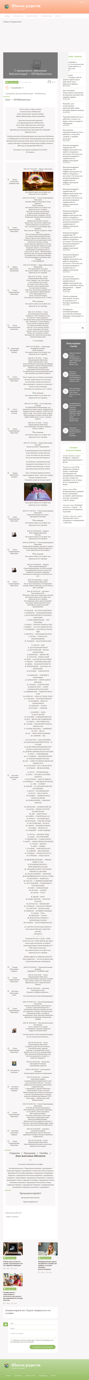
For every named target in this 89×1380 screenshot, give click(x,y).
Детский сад (18, 16)
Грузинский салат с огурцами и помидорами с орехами (73, 520)
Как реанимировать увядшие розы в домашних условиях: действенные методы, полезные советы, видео (73, 494)
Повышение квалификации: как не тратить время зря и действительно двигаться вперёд (72, 79)
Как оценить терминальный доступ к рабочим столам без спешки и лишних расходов (73, 134)
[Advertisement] (44, 37)
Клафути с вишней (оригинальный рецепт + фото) (73, 460)
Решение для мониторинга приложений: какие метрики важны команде (73, 107)
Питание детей (32, 16)
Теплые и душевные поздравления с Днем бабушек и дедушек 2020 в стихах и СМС (75, 376)
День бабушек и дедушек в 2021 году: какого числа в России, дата (75, 392)
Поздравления (46, 16)
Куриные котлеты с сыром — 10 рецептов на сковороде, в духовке (73, 508)
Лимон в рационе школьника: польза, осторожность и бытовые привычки (71, 299)
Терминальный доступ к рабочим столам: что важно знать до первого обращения (73, 120)
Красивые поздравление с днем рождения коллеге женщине (75, 432)
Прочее (58, 16)
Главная (81, 2)
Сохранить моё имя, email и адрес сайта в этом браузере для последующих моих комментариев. (31, 1341)
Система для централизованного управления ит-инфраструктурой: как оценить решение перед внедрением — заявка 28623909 (73, 283)
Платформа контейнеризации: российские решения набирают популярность (73, 312)
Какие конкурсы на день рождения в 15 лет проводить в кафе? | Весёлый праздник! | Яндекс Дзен (75, 358)
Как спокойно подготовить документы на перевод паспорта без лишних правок (73, 93)
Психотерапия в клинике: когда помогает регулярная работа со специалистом (73, 65)
